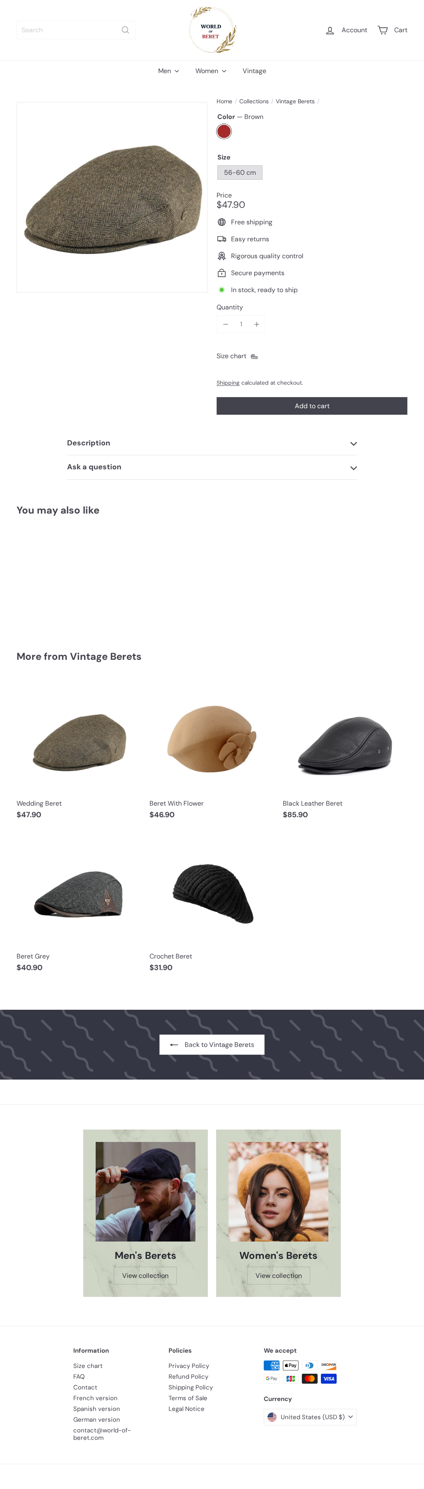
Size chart (88, 1366)
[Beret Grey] (79, 906)
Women (207, 71)
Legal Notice (187, 1409)
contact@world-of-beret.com (102, 1434)
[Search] (125, 30)
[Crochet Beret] (211, 906)
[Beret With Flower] (211, 753)
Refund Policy (188, 1376)
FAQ (79, 1376)
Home (224, 101)
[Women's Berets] (278, 1192)
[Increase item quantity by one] (256, 324)
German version (96, 1419)
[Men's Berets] (145, 1192)
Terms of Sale (188, 1398)
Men (165, 71)
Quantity (230, 307)
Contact (85, 1387)
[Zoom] (112, 197)
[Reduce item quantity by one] (225, 324)
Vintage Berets (295, 101)
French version (95, 1398)
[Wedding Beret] (46, 577)
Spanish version (96, 1409)
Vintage (254, 71)
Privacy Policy (189, 1366)
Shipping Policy (191, 1387)
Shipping (228, 382)
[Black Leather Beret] (345, 753)
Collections (254, 101)
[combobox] (76, 30)
